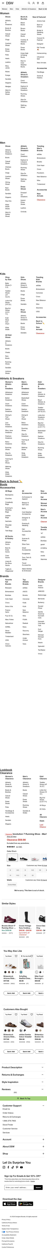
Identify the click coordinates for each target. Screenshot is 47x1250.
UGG (38, 311)
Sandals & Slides (26, 812)
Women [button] (4, 9)
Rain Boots (7, 189)
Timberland (41, 184)
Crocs (39, 169)
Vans (24, 644)
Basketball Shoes (25, 399)
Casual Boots (23, 35)
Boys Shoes (23, 310)
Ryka (24, 627)
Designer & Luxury (26, 519)
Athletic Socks (8, 543)
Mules (7, 71)
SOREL (7, 627)
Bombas (8, 595)
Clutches (8, 498)
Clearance (41, 199)
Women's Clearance (9, 777)
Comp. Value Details (8, 1238)
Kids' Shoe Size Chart (7, 321)
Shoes (7, 16)
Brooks (39, 162)
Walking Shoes (23, 106)
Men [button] (11, 9)
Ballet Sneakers (8, 399)
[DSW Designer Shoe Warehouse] (10, 3)
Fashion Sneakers (8, 410)
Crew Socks (7, 556)
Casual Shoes (7, 35)
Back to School (40, 25)
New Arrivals (41, 62)
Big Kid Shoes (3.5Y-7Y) (7, 311)
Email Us (6, 1109)
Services (6, 1132)
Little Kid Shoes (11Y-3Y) (8, 302)
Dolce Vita (9, 606)
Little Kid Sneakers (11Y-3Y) (41, 417)
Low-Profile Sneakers (8, 424)
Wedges (8, 86)
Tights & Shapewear (9, 570)
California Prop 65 (7, 1244)
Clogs (7, 39)
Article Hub (41, 21)
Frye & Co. (9, 616)
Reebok (25, 623)
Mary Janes (7, 67)
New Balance (41, 176)
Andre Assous (40, 586)
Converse (39, 293)
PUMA (25, 619)
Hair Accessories (26, 530)
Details (32, 1181)
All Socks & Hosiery (9, 537)
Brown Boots (23, 29)
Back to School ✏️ (40, 322)
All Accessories (27, 492)
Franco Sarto (7, 611)
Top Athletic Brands (26, 581)
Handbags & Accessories (9, 812)
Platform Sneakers (8, 437)
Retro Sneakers (8, 443)
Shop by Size (8, 278)
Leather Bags (8, 516)
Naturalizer (9, 623)
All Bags (8, 491)
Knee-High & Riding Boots (24, 55)
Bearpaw (8, 588)
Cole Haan (40, 165)
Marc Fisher (9, 619)
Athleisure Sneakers (8, 393)
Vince (40, 653)
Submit (38, 1187)
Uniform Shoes (8, 372)
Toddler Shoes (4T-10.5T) (7, 294)
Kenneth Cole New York (41, 623)
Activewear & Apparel (27, 498)
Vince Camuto (8, 645)
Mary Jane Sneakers (9, 431)
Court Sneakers (24, 81)
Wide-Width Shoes (7, 206)
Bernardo (41, 599)
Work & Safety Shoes (7, 92)
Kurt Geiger (40, 630)
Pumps (7, 75)
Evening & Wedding (25, 524)
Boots (7, 157)
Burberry (41, 602)
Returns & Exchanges (12, 1116)
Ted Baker (41, 650)
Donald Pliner (40, 607)
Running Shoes (24, 95)
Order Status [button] (8, 1113)
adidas (39, 154)
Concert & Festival (40, 39)
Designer (40, 44)
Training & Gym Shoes (9, 461)
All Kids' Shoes (8, 336)
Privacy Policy (6, 1219)
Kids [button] (17, 9)
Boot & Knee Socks (7, 550)
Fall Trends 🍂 (41, 48)
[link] (9, 928)
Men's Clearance (27, 777)
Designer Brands (41, 580)
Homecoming (41, 53)
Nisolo (40, 642)
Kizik (24, 606)
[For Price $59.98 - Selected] (12, 858)
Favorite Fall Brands (8, 581)
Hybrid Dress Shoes (23, 202)
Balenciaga (42, 595)
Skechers (39, 308)
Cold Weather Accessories (27, 513)
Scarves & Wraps (25, 539)
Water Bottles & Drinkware (27, 570)
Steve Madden (8, 631)
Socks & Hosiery (40, 77)
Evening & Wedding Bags (9, 510)
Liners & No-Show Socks (8, 563)
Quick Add (11, 993)
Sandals (8, 79)
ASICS (25, 591)
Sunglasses (26, 553)
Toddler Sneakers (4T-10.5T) (41, 409)
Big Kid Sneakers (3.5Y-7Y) (41, 425)
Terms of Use (6, 1226)
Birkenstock (41, 158)
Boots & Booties (8, 29)
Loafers (7, 62)
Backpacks (9, 495)
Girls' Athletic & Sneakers (41, 394)
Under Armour (25, 639)
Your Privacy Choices (12, 1232)
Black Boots (23, 24)
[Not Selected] (5, 972)
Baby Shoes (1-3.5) (8, 285)
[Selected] (21, 972)
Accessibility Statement (9, 1235)
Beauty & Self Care (25, 503)
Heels (7, 58)
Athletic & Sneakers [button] (29, 9)
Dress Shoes (7, 50)
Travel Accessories (26, 564)
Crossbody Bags (9, 503)
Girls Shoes (23, 278)
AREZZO (41, 591)
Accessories (42, 189)
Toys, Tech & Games (26, 558)
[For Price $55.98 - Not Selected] (23, 858)
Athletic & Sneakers (8, 22)
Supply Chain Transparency (10, 1229)
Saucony (26, 630)
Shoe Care (25, 544)
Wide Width (7, 328)
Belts (24, 508)
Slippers (8, 83)
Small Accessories (26, 549)
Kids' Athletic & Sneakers (41, 385)
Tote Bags (8, 530)
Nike (38, 180)
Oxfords (23, 211)
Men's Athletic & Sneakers (25, 385)
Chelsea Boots (8, 168)
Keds (24, 602)
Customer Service (10, 1128)
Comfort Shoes (8, 44)
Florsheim (40, 173)
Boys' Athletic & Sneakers (41, 402)
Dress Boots (23, 48)
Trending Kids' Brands (39, 279)
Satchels (8, 521)
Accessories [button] (42, 68)
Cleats (7, 352)
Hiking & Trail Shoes (8, 417)
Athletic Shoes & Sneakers (24, 74)
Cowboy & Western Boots (24, 42)
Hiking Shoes (7, 183)
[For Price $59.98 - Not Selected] (35, 858)
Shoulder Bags (8, 526)
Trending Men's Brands (40, 148)
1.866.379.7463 (9, 1120)
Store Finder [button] (8, 1124)
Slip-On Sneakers (24, 100)
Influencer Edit (40, 58)
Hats (23, 535)
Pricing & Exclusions (8, 1241)
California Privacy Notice (9, 1223)
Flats (7, 55)
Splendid (41, 646)
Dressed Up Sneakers (24, 194)
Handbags (40, 72)
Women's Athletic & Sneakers (9, 385)
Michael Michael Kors (41, 637)
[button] (16, 956)
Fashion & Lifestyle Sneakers (24, 88)
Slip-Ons (8, 201)
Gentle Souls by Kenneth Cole (41, 615)
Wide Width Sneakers (8, 474)
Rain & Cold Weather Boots (24, 64)
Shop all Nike (11, 836)
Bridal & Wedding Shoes (40, 32)
